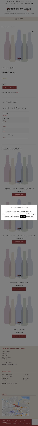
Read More (29, 217)
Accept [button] (23, 217)
